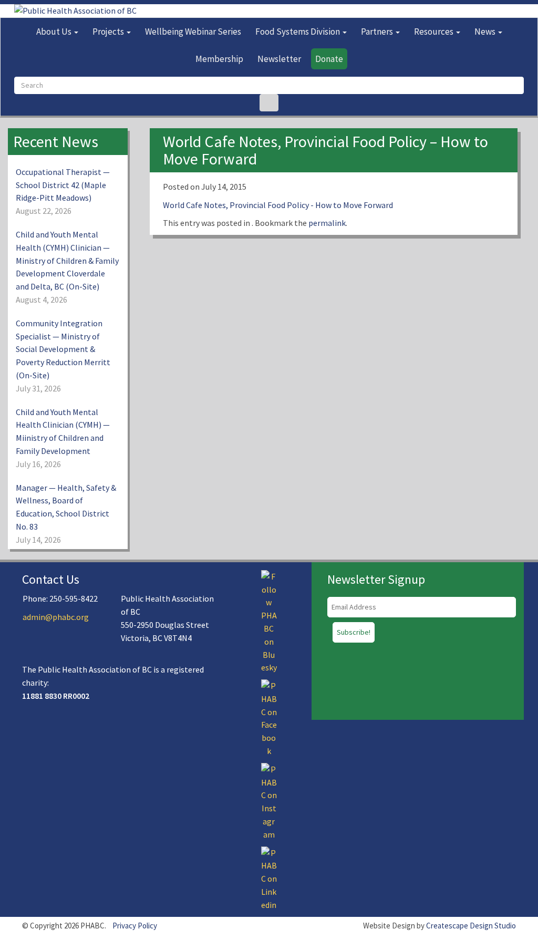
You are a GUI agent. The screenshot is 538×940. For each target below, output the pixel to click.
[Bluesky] (269, 621)
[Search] (269, 102)
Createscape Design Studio (471, 926)
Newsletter (279, 59)
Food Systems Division (298, 31)
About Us (54, 31)
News (485, 31)
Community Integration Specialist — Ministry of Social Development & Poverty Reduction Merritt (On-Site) (63, 349)
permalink (327, 223)
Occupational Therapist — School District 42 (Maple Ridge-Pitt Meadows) (63, 185)
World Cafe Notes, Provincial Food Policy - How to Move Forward (278, 205)
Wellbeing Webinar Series (193, 31)
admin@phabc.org (56, 617)
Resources (434, 31)
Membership (219, 59)
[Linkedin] (269, 878)
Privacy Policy (134, 926)
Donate (329, 59)
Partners (378, 31)
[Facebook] (269, 717)
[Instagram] (269, 801)
